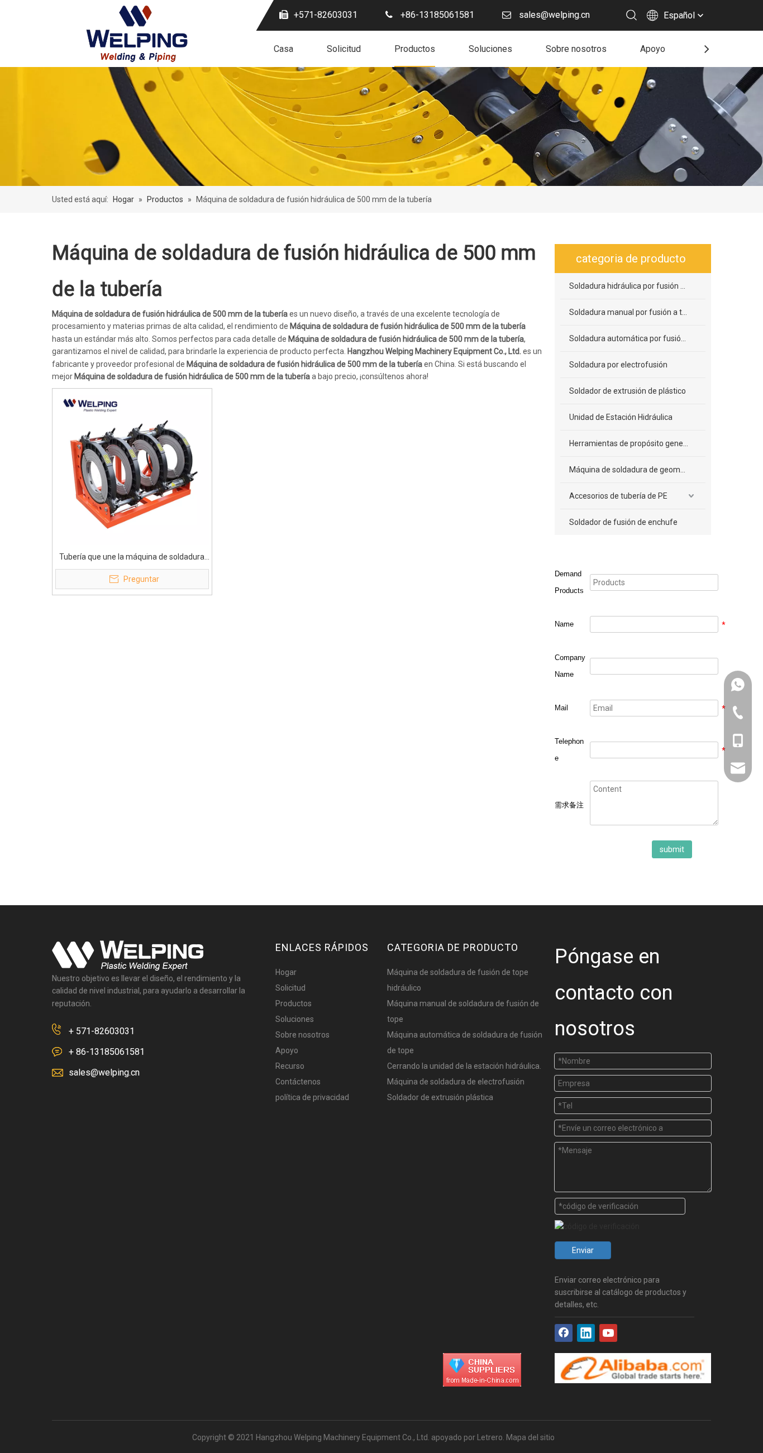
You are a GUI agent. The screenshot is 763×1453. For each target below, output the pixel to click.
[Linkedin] (586, 1333)
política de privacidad (312, 1097)
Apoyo (652, 49)
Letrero (490, 1437)
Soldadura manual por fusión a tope (632, 312)
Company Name (570, 665)
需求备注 (569, 805)
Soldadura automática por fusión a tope (637, 338)
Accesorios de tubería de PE (618, 495)
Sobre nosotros (576, 49)
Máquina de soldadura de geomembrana (637, 469)
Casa (283, 49)
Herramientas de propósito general (630, 443)
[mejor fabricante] (633, 1368)
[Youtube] (608, 1333)
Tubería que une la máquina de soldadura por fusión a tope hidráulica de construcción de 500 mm (131, 557)
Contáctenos (298, 1081)
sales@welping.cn (104, 1072)
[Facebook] (564, 1333)
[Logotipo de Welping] (127, 955)
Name (564, 624)
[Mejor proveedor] (482, 1370)
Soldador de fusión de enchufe (623, 522)
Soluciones (490, 49)
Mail (561, 708)
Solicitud (344, 49)
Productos (414, 49)
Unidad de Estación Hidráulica (621, 417)
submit (672, 849)
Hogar (286, 972)
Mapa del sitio (530, 1437)
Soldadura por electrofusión (618, 364)
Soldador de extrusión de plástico (627, 390)
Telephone (569, 749)
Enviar (583, 1250)
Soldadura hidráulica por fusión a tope (636, 285)
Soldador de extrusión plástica (440, 1097)
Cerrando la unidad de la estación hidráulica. (464, 1066)
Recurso (289, 1066)
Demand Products (569, 582)
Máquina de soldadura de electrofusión (455, 1081)
